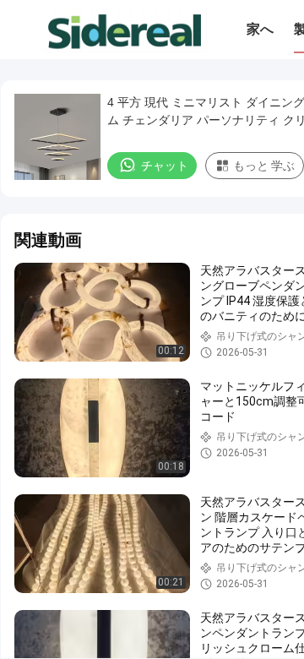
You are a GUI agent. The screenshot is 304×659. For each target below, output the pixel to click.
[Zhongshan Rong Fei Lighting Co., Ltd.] (124, 29)
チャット (164, 165)
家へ (260, 29)
